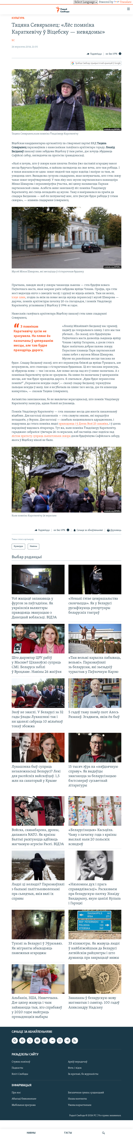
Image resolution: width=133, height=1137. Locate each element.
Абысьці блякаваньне (24, 1099)
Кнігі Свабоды (20, 1074)
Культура (18, 18)
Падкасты (17, 1068)
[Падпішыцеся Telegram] (67, 1040)
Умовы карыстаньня (79, 1105)
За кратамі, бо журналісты (83, 1074)
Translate (126, 2)
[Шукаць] (103, 1133)
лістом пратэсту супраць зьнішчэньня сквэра (41, 436)
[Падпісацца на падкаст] (45, 1040)
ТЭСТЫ (68, 1133)
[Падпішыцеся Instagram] (60, 1040)
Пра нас (16, 1092)
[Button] (94, 54)
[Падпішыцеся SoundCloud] (52, 1040)
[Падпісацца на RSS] (75, 1040)
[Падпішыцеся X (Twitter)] (30, 1040)
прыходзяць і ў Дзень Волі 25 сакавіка (83, 423)
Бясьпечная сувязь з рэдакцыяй (86, 1092)
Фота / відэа (75, 1068)
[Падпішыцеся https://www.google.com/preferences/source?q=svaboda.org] (15, 1040)
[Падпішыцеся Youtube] (37, 1040)
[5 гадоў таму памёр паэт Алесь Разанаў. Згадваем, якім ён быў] (94, 693)
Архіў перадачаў (77, 1062)
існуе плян (18, 297)
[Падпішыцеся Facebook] (22, 1040)
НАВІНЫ (31, 1133)
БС (13, 40)
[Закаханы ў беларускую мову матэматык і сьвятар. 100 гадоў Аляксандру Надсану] (94, 979)
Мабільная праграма (24, 1105)
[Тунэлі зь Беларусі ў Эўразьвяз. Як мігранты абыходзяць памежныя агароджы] (38, 924)
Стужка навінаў (21, 1062)
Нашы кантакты (77, 1099)
